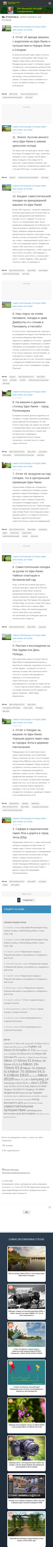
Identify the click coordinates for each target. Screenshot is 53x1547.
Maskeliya (25, 803)
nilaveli (5, 380)
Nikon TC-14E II (22, 1079)
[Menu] (50, 3)
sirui (29, 1083)
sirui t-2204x (39, 1082)
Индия (8, 1092)
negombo (12, 376)
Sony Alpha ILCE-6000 (35, 1086)
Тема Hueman (38, 1219)
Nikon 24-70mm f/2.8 (21, 1066)
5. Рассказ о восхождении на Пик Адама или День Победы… (31, 650)
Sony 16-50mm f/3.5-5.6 (14, 1086)
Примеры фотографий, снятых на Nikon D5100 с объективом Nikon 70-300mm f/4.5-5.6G (26, 1426)
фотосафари (15, 885)
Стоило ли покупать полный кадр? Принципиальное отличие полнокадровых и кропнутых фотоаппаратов (26, 1389)
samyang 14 (39, 1079)
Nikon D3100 (13, 94)
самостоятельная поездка (11, 273)
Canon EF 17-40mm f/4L (14, 1043)
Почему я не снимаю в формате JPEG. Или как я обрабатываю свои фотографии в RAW (26, 1501)
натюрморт (44, 1096)
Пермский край (25, 1093)
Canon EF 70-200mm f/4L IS (37, 1043)
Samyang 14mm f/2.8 (16, 1083)
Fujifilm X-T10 (27, 1050)
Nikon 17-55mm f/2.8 (19, 1060)
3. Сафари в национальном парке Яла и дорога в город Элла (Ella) (30, 833)
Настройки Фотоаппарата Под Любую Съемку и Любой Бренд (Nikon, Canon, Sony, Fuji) (25, 930)
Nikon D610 (19, 1075)
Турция (37, 1092)
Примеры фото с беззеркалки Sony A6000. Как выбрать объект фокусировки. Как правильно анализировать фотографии (26, 1465)
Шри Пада (6, 711)
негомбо (22, 380)
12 (9, 305)
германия (22, 1096)
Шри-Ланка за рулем (22, 30)
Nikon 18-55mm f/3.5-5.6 (17, 270)
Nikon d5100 (31, 270)
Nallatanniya (35, 803)
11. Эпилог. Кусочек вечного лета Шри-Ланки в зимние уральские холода (30, 141)
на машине (42, 881)
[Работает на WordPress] (20, 1219)
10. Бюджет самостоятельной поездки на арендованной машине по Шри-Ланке (31, 200)
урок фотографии (25, 1113)
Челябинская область (11, 1096)
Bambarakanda (14, 803)
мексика (28, 1096)
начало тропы (28, 708)
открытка (12, 177)
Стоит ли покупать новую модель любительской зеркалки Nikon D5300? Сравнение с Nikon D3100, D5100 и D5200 (26, 1351)
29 (9, 128)
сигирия (25, 536)
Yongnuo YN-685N (35, 1089)
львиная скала (26, 533)
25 (9, 558)
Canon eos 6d (10, 1047)
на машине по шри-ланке (40, 807)
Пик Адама (39, 708)
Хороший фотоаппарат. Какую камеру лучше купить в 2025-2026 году (27, 1539)
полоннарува (7, 455)
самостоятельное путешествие (12, 97)
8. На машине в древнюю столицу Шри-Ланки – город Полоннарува (30, 406)
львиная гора (14, 533)
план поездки (43, 270)
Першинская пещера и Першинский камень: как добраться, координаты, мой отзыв (26, 955)
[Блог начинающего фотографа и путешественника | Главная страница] (14, 3)
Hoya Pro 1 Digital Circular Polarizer (32, 1057)
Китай (15, 1093)
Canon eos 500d (22, 1047)
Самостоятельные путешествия (29, 27)
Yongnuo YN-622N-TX (14, 1089)
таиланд (31, 1110)
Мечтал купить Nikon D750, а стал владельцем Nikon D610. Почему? (27, 1274)
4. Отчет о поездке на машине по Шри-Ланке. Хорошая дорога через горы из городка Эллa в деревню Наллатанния (30, 738)
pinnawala (13, 380)
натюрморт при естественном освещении (17, 1099)
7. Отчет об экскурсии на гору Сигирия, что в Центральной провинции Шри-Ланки (31, 478)
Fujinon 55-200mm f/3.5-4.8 (22, 1054)
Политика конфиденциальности (16, 1173)
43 (9, 637)
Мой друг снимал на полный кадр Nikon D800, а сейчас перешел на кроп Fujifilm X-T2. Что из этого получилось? (26, 1313)
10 (9, 28)
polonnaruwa (43, 451)
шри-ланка (29, 97)
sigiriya (5, 533)
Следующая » (28, 900)
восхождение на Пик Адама (11, 708)
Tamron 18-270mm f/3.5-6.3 (29, 94)
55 (9, 187)
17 (9, 820)
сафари (5, 885)
